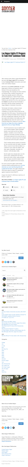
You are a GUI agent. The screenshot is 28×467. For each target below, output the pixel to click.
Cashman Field (7, 204)
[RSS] (3, 262)
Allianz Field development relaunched (14, 300)
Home (9, 48)
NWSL (3, 357)
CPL (3, 344)
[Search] (24, 270)
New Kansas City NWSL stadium (9, 321)
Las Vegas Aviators (16, 204)
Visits (3, 370)
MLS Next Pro (5, 349)
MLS (3, 347)
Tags (13, 275)
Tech (3, 362)
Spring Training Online (6, 453)
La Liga (3, 345)
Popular (9, 275)
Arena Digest (4, 452)
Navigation (7, 1)
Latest (3, 275)
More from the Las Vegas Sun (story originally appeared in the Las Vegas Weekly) (13, 123)
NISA (3, 354)
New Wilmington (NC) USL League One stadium (12, 331)
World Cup (4, 372)
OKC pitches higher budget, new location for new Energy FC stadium (16, 290)
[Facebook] (8, 262)
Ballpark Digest (5, 451)
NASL (3, 350)
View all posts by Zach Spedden (10, 200)
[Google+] (13, 262)
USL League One (5, 365)
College (3, 342)
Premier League (5, 360)
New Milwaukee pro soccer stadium (9, 324)
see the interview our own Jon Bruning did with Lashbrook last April (13, 167)
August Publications (6, 441)
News (3, 352)
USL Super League (6, 367)
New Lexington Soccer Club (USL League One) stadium (14, 323)
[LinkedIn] (11, 262)
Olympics (4, 359)
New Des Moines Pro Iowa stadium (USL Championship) (14, 335)
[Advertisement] (14, 29)
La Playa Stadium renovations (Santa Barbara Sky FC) (13, 330)
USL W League (5, 368)
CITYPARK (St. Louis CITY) (8, 317)
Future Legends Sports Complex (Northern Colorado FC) (14, 314)
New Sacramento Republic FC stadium (10, 328)
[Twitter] (5, 262)
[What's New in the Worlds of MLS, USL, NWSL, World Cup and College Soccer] (8, 11)
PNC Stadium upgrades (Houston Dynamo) (11, 316)
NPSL (3, 355)
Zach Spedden (6, 58)
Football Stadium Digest (7, 449)
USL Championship (21, 58)
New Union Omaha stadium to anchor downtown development (14, 278)
